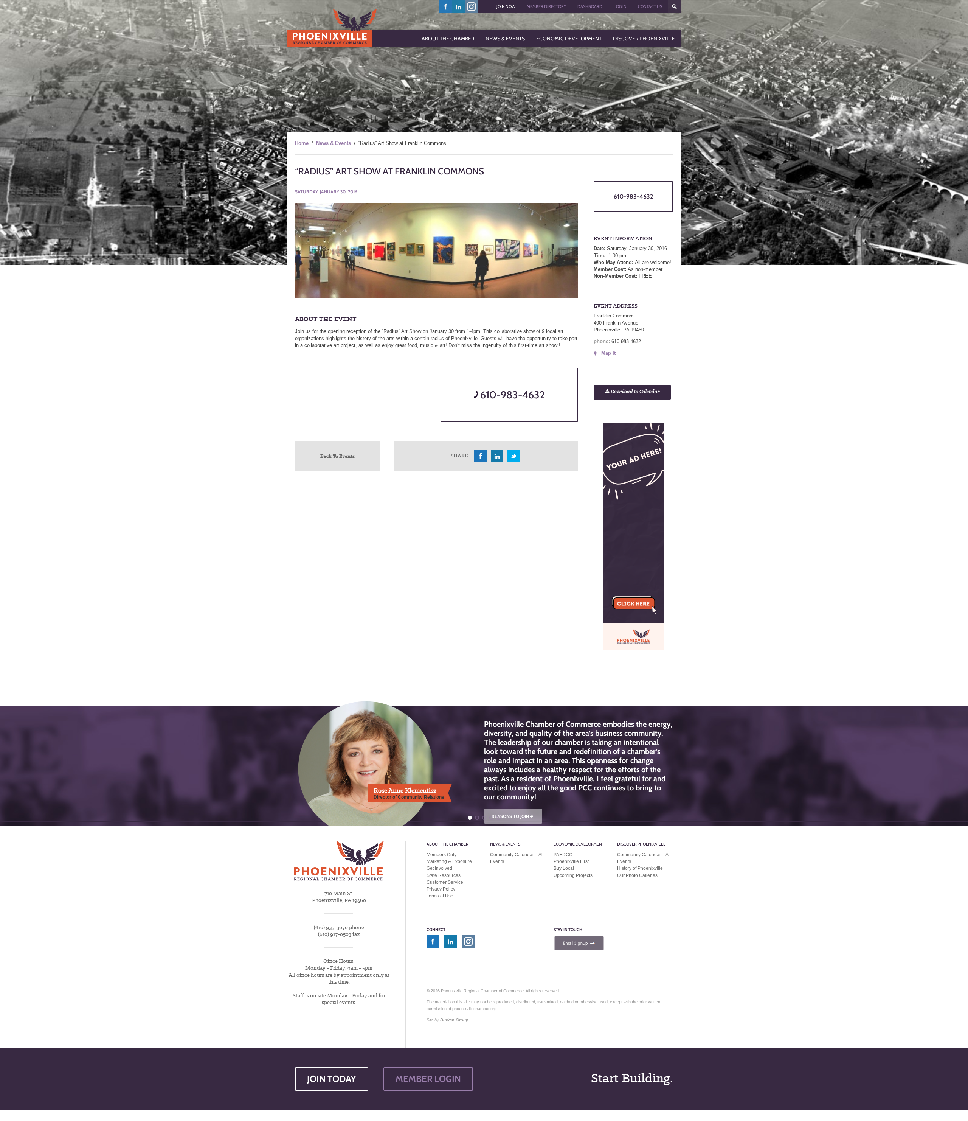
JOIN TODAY (331, 1078)
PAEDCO (563, 854)
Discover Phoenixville (641, 844)
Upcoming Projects (573, 875)
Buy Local (564, 868)
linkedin (458, 6)
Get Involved (439, 868)
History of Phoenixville (640, 868)
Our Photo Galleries (637, 875)
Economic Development (579, 844)
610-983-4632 (511, 395)
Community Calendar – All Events (517, 858)
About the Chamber (447, 844)
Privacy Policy (441, 889)
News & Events (333, 143)
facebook (445, 6)
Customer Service (445, 882)
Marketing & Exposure (449, 861)
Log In (620, 6)
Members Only (441, 854)
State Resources (444, 875)
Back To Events (337, 455)
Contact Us (650, 6)
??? (674, 6)
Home (302, 143)
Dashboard (589, 6)
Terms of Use (440, 896)
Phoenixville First (571, 861)
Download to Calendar (634, 392)
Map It (608, 353)
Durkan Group (454, 1020)
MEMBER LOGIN (428, 1078)
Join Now (505, 6)
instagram (471, 6)
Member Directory (546, 6)
